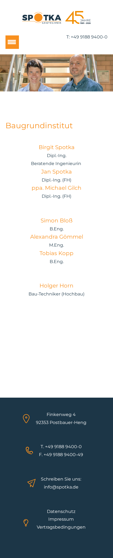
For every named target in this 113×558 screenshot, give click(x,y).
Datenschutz (61, 511)
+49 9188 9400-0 (89, 37)
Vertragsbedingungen (61, 527)
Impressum (61, 519)
